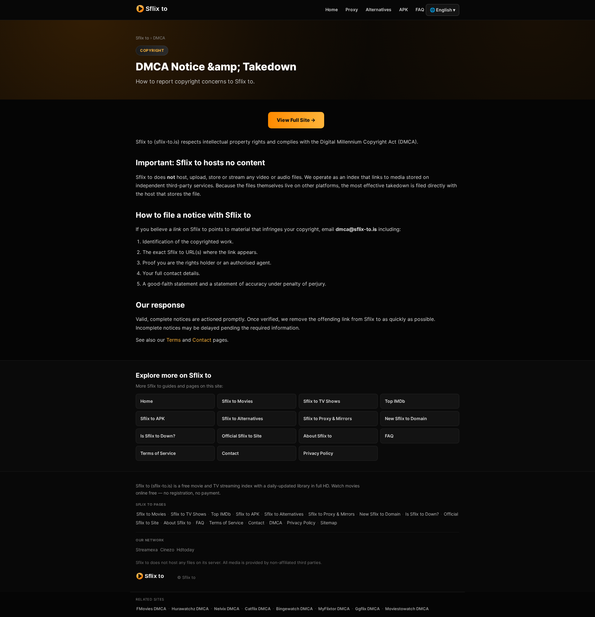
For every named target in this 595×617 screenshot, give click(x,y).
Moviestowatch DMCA (407, 608)
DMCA (275, 522)
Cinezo (167, 549)
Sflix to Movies (237, 401)
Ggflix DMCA (367, 608)
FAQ (420, 9)
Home (331, 9)
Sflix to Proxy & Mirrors (327, 418)
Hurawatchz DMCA (190, 608)
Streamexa (147, 549)
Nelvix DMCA (226, 608)
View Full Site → (296, 120)
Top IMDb (395, 401)
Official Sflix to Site (242, 435)
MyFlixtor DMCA (334, 608)
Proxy (352, 9)
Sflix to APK (152, 418)
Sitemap (328, 522)
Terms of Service (158, 453)
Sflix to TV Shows (321, 401)
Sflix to (142, 37)
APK (403, 9)
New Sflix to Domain (406, 418)
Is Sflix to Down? (157, 435)
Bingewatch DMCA (294, 608)
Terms (173, 340)
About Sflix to (317, 435)
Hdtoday (185, 549)
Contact (201, 340)
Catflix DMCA (258, 608)
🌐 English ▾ (442, 9)
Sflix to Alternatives (242, 418)
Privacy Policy (318, 453)
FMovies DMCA (151, 608)
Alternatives (378, 9)
